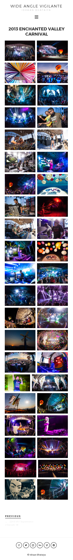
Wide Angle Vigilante (36, 6)
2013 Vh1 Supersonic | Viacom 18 (19, 523)
